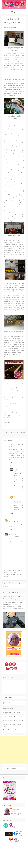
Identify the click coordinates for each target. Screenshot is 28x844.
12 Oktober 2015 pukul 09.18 (18, 473)
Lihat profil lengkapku (16, 814)
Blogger (19, 768)
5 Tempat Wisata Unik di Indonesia (12, 716)
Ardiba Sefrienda (16, 809)
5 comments (13, 27)
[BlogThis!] (6, 422)
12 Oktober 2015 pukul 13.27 (18, 501)
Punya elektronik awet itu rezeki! (12, 713)
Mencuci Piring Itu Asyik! (9, 730)
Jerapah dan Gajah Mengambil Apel (13, 720)
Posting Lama (21, 432)
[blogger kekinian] (21, 835)
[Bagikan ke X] (7, 422)
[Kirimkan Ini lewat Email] (4, 422)
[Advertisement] (14, 750)
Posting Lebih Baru (8, 432)
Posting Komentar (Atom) (16, 583)
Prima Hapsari (12, 520)
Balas (10, 462)
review (9, 425)
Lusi (10, 445)
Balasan (12, 466)
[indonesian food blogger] (15, 827)
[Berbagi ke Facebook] (9, 422)
